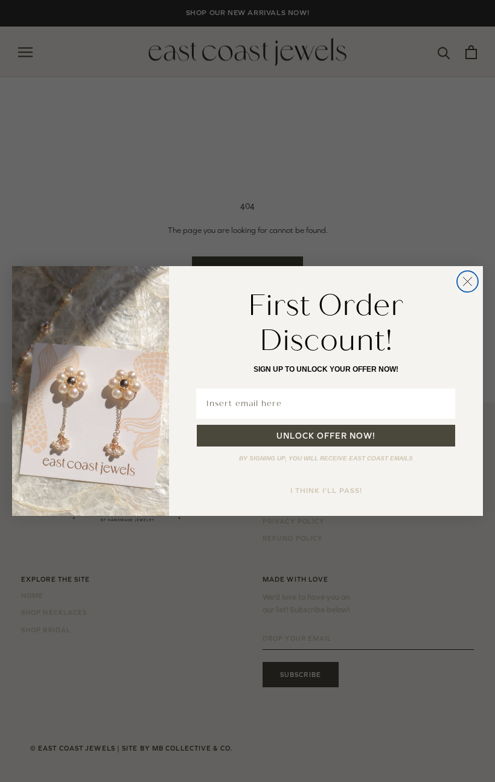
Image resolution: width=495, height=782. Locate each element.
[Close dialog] (467, 281)
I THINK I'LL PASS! (326, 490)
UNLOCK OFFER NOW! (325, 435)
